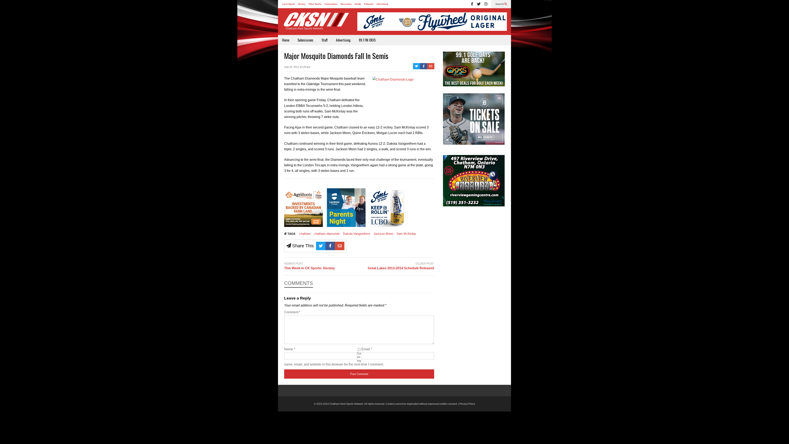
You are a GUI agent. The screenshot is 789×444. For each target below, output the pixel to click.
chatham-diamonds (327, 233)
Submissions (305, 40)
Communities (331, 4)
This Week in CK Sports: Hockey (309, 268)
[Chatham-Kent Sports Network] (315, 23)
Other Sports (315, 4)
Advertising (382, 4)
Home (285, 40)
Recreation (346, 4)
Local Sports (288, 4)
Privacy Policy (467, 403)
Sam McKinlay (406, 233)
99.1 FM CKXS (367, 40)
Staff (325, 40)
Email (366, 349)
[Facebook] (472, 4)
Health (358, 4)
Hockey (302, 4)
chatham (305, 233)
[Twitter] (479, 4)
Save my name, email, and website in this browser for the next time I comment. (334, 359)
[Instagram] (486, 4)
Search (499, 4)
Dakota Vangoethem (356, 233)
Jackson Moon (383, 233)
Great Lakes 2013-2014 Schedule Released (401, 268)
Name (289, 349)
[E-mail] (430, 66)
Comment (292, 312)
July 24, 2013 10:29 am (297, 67)
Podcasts (369, 4)
